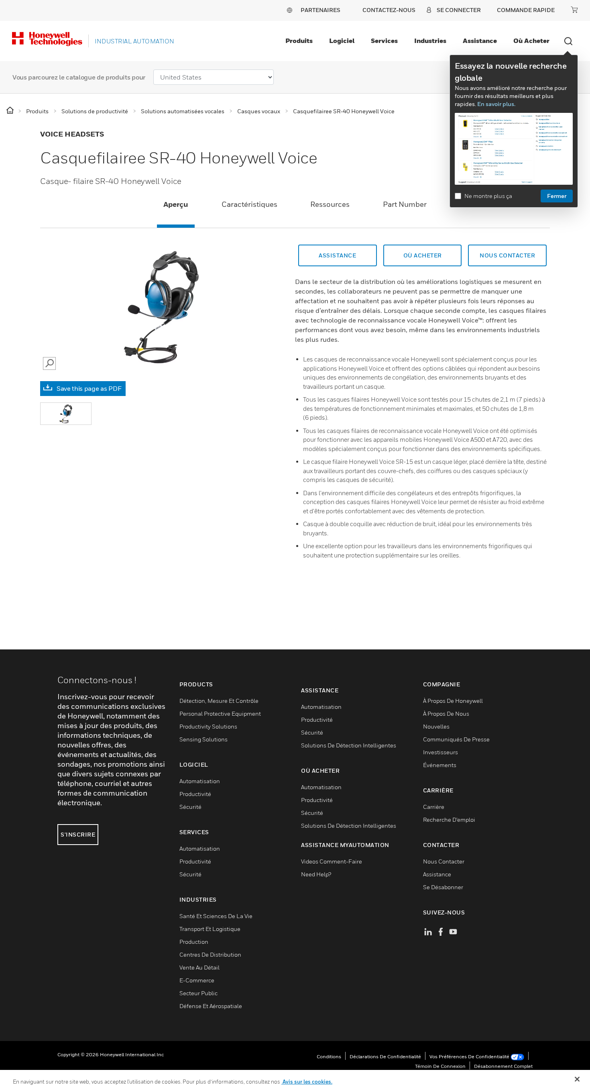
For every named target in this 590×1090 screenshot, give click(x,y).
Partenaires (320, 9)
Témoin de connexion (440, 1066)
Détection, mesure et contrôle (218, 700)
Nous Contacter (507, 255)
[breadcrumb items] (10, 110)
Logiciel (341, 41)
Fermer (556, 195)
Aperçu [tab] (175, 204)
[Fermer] (577, 1079)
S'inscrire (78, 834)
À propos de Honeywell (453, 700)
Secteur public (198, 993)
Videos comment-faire (331, 861)
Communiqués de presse (456, 739)
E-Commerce (196, 980)
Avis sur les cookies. (306, 1081)
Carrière (433, 806)
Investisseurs (440, 752)
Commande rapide (526, 9)
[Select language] (289, 9)
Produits (299, 41)
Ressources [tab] (330, 204)
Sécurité (190, 806)
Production (193, 941)
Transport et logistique (209, 928)
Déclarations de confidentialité (385, 1056)
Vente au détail (199, 967)
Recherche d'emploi (449, 819)
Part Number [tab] (405, 204)
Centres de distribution (210, 954)
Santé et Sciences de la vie (215, 915)
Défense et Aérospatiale (210, 1005)
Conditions (329, 1056)
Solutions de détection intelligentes (348, 745)
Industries (430, 41)
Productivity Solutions (208, 726)
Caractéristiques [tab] (249, 204)
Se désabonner (443, 887)
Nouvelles (436, 726)
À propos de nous (446, 713)
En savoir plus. (496, 103)
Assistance (480, 41)
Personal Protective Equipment (220, 713)
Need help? (316, 874)
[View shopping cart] (574, 9)
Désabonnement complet (503, 1066)
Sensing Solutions (203, 739)
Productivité (195, 793)
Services (384, 41)
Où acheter (531, 41)
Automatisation (199, 781)
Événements (439, 764)
